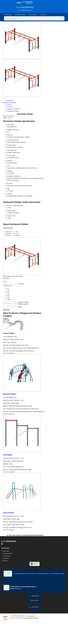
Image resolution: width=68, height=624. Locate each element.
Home (9, 104)
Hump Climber (9, 333)
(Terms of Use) (31, 616)
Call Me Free (35, 607)
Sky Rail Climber (9, 394)
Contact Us (43, 14)
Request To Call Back (9, 102)
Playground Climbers (13, 109)
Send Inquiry (9, 100)
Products (10, 107)
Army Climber (8, 513)
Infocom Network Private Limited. (31, 618)
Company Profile (20, 14)
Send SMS (35, 600)
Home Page (8, 14)
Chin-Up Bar (7, 455)
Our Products (32, 14)
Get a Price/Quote (8, 116)
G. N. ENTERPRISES (25, 8)
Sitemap (5, 560)
